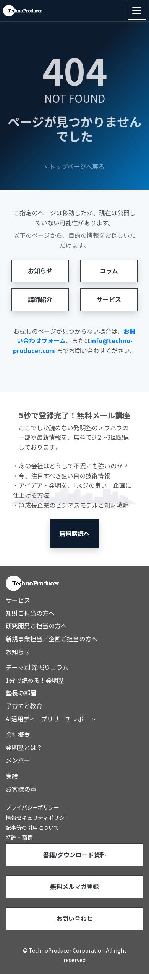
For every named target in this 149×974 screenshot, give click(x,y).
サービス (109, 299)
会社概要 (18, 734)
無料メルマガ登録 (74, 886)
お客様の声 (21, 788)
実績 (12, 775)
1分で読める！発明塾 (35, 680)
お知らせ (40, 270)
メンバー (18, 759)
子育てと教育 (24, 705)
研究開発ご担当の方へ (36, 625)
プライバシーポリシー (32, 807)
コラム (109, 270)
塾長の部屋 (21, 692)
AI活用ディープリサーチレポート (51, 718)
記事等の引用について (32, 827)
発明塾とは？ (24, 747)
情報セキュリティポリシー (38, 817)
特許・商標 (19, 837)
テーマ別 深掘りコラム (37, 667)
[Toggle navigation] (137, 11)
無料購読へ (74, 533)
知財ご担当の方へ (30, 613)
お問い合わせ (74, 918)
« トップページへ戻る (74, 166)
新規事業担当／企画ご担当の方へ (51, 638)
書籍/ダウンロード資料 (74, 854)
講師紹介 (40, 299)
